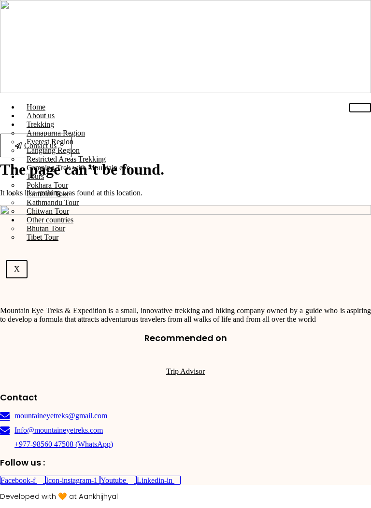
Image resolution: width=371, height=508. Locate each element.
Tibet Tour (42, 237)
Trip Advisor (185, 371)
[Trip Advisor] (185, 355)
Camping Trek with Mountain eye (78, 168)
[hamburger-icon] (360, 107)
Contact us (40, 145)
